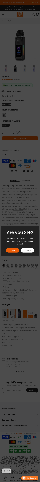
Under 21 (27, 250)
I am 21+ (13, 250)
